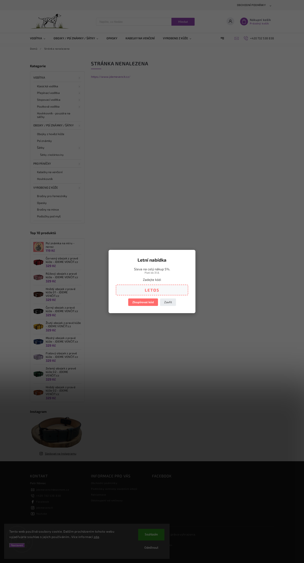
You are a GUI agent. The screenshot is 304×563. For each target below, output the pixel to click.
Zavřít (168, 302)
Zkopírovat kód (143, 302)
